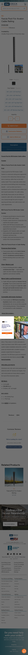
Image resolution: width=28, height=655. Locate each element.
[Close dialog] (27, 317)
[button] (24, 651)
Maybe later (7, 334)
